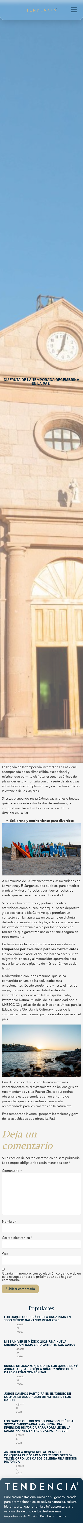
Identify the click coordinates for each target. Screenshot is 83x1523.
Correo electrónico (17, 1237)
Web (5, 1253)
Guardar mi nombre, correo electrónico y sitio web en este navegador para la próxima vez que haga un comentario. (41, 1277)
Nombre (9, 1221)
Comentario (12, 1170)
